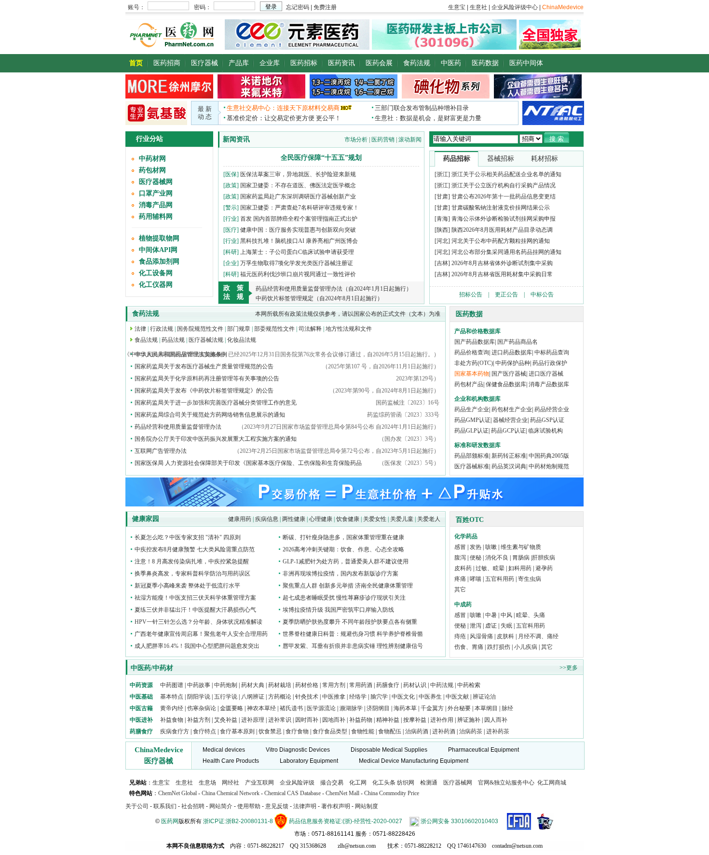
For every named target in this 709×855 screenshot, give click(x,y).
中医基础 (141, 696)
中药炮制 (225, 685)
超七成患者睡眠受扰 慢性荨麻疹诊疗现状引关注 (344, 597)
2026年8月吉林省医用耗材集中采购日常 (502, 274)
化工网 (358, 782)
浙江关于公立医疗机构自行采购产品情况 (503, 185)
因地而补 (334, 719)
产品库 (239, 63)
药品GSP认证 (547, 420)
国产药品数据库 (474, 341)
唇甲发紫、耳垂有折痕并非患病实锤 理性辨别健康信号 (353, 646)
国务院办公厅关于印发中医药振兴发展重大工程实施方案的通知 (216, 438)
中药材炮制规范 (549, 466)
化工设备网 (156, 273)
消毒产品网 (156, 205)
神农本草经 (261, 708)
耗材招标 (544, 158)
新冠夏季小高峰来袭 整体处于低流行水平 (187, 585)
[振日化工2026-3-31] (446, 96)
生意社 (184, 782)
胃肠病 (521, 557)
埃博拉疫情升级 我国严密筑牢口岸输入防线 (338, 609)
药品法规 (173, 339)
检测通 (428, 782)
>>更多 (568, 667)
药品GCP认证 (508, 430)
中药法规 (441, 685)
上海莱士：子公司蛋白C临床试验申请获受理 (297, 252)
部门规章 (238, 328)
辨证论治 (484, 696)
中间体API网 (158, 249)
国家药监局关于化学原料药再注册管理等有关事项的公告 (207, 378)
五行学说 (225, 696)
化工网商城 (551, 782)
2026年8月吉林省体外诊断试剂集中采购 (502, 263)
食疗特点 (204, 731)
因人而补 (495, 719)
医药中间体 (526, 63)
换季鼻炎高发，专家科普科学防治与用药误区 (192, 573)
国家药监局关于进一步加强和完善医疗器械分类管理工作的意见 (216, 402)
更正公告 (506, 294)
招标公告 (470, 294)
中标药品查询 (551, 352)
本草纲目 (486, 708)
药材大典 (252, 685)
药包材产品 (468, 384)
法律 (140, 328)
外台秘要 (459, 708)
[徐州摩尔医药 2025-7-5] (169, 96)
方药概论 (279, 696)
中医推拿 (333, 696)
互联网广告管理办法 (161, 451)
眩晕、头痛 (530, 615)
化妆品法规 (241, 339)
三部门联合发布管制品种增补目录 (422, 108)
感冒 (460, 547)
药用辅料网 (156, 216)
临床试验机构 (545, 430)
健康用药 (239, 519)
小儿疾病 (525, 647)
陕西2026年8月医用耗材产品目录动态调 (502, 229)
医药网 (169, 821)
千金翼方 (432, 708)
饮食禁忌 (270, 731)
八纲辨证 (252, 696)
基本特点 (171, 696)
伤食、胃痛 (468, 647)
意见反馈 (276, 806)
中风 (506, 615)
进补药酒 (443, 731)
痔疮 (460, 636)
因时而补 (307, 719)
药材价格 (306, 685)
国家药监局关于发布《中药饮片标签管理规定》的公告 (204, 390)
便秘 (475, 557)
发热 (475, 547)
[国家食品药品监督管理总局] (518, 821)
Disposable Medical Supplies (389, 749)
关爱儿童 (401, 519)
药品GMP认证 (472, 420)
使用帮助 (248, 806)
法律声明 (304, 806)
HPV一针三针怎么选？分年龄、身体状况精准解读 (198, 621)
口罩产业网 (156, 193)
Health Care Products (231, 760)
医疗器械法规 (206, 339)
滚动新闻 (410, 139)
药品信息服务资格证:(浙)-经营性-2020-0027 (345, 821)
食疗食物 (297, 731)
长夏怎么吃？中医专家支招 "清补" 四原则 (188, 537)
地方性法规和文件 (349, 328)
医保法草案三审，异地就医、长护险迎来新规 (298, 174)
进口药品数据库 (511, 352)
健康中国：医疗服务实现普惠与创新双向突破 (298, 229)
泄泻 (475, 625)
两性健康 (293, 519)
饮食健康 (347, 519)
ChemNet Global (177, 793)
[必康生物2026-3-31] (156, 123)
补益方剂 (199, 719)
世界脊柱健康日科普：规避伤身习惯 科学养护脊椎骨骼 (353, 634)
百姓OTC (470, 519)
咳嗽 (491, 547)
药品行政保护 (549, 363)
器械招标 (500, 158)
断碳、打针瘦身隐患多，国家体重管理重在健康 (343, 537)
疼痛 (460, 578)
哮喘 (475, 578)
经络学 (358, 696)
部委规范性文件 (274, 328)
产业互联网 (259, 782)
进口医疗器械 (546, 373)
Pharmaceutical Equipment (483, 749)
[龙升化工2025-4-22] (353, 96)
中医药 (451, 63)
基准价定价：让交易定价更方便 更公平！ (284, 118)
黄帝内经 (171, 708)
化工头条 (383, 782)
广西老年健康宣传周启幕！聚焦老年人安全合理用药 (201, 634)
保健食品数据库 (506, 384)
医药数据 (485, 63)
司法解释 (310, 328)
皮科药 (463, 568)
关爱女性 (374, 519)
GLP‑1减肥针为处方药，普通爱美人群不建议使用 (346, 561)
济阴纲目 (378, 708)
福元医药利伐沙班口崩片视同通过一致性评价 (298, 274)
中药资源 (141, 685)
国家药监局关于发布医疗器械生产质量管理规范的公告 (204, 366)
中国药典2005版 (549, 455)
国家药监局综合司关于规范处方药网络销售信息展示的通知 (210, 414)
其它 (460, 589)
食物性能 (362, 731)
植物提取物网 (159, 238)
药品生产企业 (471, 409)
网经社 (230, 782)
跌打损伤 (498, 647)
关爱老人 (428, 519)
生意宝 (161, 782)
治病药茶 (470, 731)
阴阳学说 (198, 696)
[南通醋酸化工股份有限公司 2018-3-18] (553, 112)
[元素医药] (297, 47)
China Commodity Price (391, 793)
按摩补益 (414, 719)
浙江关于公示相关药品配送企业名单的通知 (506, 174)
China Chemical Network (230, 793)
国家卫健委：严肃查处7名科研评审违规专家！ (299, 207)
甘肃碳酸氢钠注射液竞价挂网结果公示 (500, 207)
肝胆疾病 (543, 557)
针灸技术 (306, 696)
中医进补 (141, 719)
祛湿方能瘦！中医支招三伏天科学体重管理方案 (195, 597)
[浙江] (442, 174)
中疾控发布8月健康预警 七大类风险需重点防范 (195, 549)
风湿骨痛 (481, 636)
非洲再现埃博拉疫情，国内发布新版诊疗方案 (340, 573)
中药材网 (152, 158)
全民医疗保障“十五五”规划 (321, 157)
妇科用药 (520, 568)
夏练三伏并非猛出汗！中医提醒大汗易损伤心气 (195, 609)
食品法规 (146, 339)
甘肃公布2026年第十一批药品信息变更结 (503, 196)
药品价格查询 (471, 352)
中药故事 (198, 685)
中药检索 (468, 685)
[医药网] (173, 47)
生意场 (207, 782)
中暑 (491, 615)
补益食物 (171, 719)
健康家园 (145, 518)
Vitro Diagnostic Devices (298, 749)
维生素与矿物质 (521, 547)
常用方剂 (333, 685)
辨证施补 (468, 719)
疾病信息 (266, 519)
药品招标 (456, 158)
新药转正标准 (508, 455)
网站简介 (220, 806)
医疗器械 (204, 63)
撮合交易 (331, 782)
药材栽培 (279, 685)
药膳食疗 (387, 685)
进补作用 (442, 719)
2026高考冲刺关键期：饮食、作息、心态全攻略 (343, 549)
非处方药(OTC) (473, 363)
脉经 (507, 708)
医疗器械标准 (471, 466)
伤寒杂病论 (201, 708)
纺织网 (405, 782)
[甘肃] (442, 196)
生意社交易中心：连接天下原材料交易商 (283, 108)
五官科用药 (499, 578)
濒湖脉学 (351, 708)
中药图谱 (171, 685)
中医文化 (403, 696)
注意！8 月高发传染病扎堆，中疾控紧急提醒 (192, 561)
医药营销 (383, 139)
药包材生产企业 (511, 409)
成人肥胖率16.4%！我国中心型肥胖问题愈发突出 (197, 646)
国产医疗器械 (508, 373)
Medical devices (224, 749)
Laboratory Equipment (309, 760)
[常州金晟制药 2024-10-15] (261, 96)
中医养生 (430, 696)
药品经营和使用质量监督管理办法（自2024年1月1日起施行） (334, 288)
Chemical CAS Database (292, 793)
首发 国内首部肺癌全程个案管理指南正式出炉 (298, 218)
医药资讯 (341, 63)
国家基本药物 (471, 373)
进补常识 (280, 719)
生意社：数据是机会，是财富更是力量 (428, 118)
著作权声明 (335, 806)
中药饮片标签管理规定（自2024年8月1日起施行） (319, 298)
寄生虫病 (529, 578)
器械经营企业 (510, 420)
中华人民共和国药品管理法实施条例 (181, 354)
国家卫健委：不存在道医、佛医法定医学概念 (298, 185)
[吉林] (442, 263)
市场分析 (356, 139)
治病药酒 (416, 731)
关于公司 (137, 806)
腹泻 (460, 557)
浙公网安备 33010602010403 (459, 821)
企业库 (269, 63)
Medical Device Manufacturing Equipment (413, 760)
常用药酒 (360, 685)
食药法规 (416, 63)
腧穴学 (379, 696)
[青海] (442, 218)
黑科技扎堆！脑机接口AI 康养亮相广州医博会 (299, 241)
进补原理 (253, 719)
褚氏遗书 (291, 708)
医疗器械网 (156, 181)
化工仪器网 (156, 284)
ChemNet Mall (342, 793)
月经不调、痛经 (538, 636)
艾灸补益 (225, 719)
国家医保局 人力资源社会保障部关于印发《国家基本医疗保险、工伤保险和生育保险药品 (248, 463)
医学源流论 (321, 708)
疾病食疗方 (174, 731)
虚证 (491, 625)
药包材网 (152, 170)
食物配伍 (389, 731)
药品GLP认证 (471, 430)
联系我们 (165, 806)
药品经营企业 (551, 409)
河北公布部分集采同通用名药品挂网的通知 (506, 252)
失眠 (506, 625)
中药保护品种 (512, 363)
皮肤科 (505, 636)
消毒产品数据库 (549, 384)
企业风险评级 (297, 782)
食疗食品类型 (330, 731)
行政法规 (161, 328)
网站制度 (366, 806)
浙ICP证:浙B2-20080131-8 (238, 821)
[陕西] (442, 229)
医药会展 (379, 63)
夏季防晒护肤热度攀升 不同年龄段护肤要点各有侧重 (350, 621)
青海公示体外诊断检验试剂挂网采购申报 (503, 218)
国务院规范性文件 (200, 328)
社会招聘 (193, 806)
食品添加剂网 (159, 261)
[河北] (442, 241)
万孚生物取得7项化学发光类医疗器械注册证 (296, 263)
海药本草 (405, 708)
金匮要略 (231, 708)
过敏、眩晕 (490, 568)
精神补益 (388, 719)
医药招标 (303, 63)
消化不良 (496, 557)
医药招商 (166, 63)
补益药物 (360, 719)
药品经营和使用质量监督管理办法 (178, 426)
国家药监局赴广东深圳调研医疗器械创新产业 (298, 196)
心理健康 (320, 519)
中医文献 (457, 696)
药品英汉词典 (508, 466)
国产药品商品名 (517, 341)
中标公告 (542, 294)
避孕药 (544, 568)
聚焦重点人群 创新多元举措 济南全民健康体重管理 (348, 585)
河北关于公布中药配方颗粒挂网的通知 (500, 241)
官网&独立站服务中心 (506, 782)
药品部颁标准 (471, 455)
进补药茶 (497, 731)
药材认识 (414, 685)
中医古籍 (141, 708)
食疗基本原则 (237, 731)
